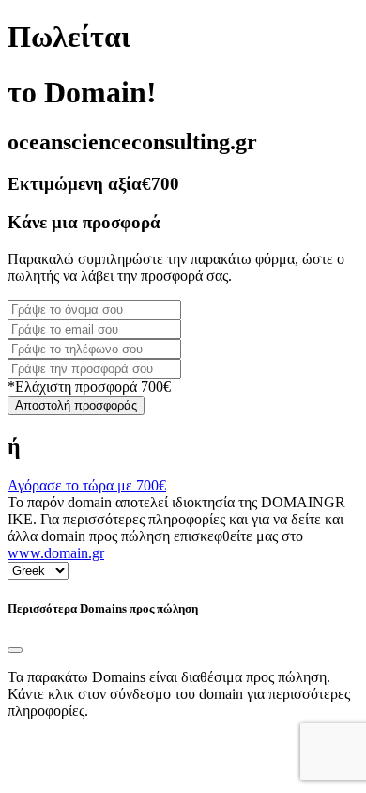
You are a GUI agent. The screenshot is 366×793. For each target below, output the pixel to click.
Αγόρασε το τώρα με (87, 485)
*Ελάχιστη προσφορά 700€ (89, 387)
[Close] (15, 650)
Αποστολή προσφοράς (76, 405)
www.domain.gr (56, 553)
